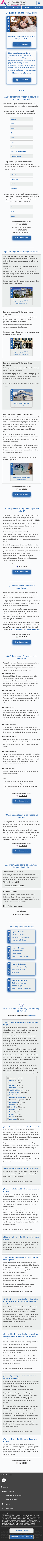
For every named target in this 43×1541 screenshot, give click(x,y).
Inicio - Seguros (9, 1491)
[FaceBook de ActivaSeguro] (13, 1480)
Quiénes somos (9, 1509)
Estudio (37, 7)
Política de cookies (29, 1524)
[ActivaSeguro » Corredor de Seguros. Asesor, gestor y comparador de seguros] (13, 3)
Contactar (7, 1504)
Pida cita (16, 7)
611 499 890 (23, 80)
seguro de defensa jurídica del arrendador (25, 629)
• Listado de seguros (10, 1500)
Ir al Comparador (22, 44)
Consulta (27, 7)
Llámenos (5, 7)
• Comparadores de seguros (13, 1496)
